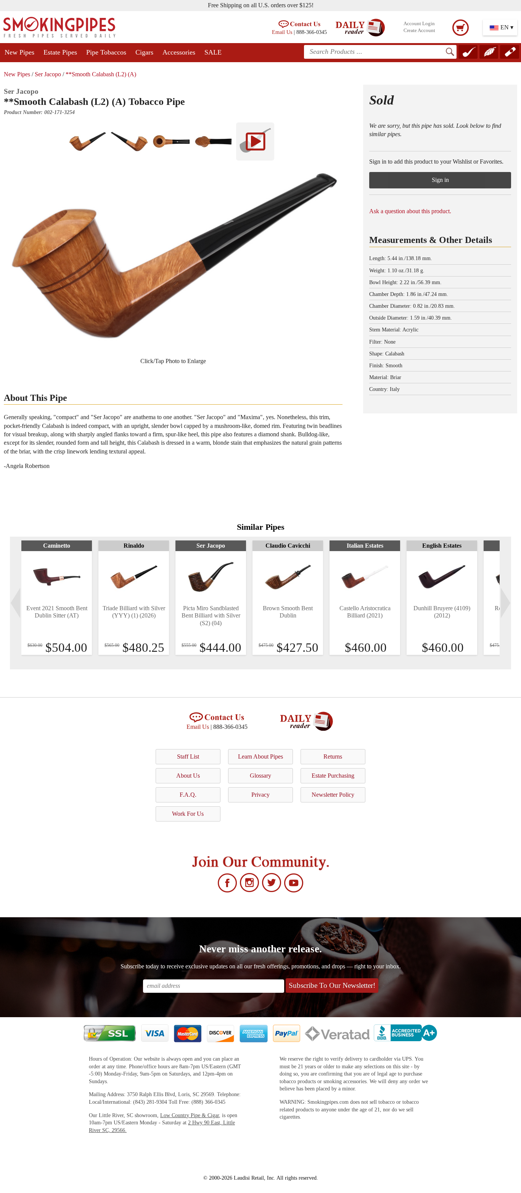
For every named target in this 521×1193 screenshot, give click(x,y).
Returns (332, 756)
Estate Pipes (60, 52)
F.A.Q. (188, 794)
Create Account (419, 30)
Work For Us (188, 813)
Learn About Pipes (260, 756)
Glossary (260, 775)
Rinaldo (134, 545)
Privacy (260, 794)
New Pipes (19, 52)
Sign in (440, 180)
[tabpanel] (56, 597)
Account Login (419, 23)
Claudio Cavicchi (287, 545)
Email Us (282, 32)
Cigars (144, 52)
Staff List (188, 756)
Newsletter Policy (333, 794)
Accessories (178, 52)
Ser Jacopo (48, 74)
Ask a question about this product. (410, 211)
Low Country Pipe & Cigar (189, 1115)
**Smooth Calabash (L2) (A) (101, 74)
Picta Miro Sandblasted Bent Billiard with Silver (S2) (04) (211, 615)
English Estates (442, 545)
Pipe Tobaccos (106, 52)
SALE (213, 52)
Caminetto (56, 545)
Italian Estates (365, 545)
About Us (188, 775)
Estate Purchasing (333, 775)
